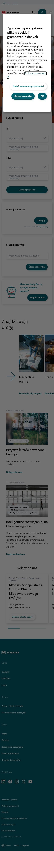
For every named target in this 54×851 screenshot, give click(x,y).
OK (42, 96)
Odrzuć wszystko (23, 96)
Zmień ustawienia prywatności (28, 86)
